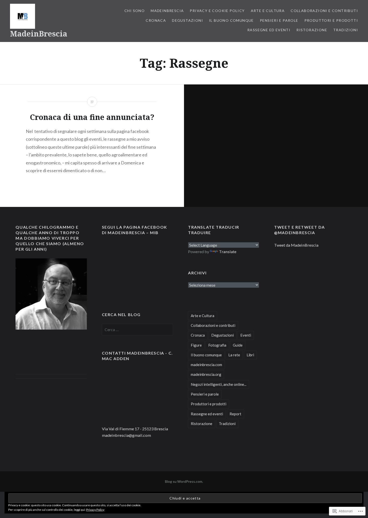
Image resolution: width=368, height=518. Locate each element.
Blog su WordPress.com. (184, 481)
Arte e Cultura (268, 10)
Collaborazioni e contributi (324, 10)
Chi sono (134, 10)
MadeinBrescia (38, 33)
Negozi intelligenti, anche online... (218, 384)
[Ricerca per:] (137, 329)
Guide (238, 345)
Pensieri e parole (279, 20)
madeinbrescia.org (206, 374)
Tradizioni (345, 30)
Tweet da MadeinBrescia (296, 245)
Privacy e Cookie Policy (217, 10)
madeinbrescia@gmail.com (126, 435)
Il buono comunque (231, 20)
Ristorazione (311, 30)
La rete (234, 355)
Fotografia (217, 345)
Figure (196, 345)
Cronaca (156, 20)
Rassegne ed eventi (268, 30)
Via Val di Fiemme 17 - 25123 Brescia (135, 428)
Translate (227, 251)
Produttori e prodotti (331, 20)
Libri (250, 355)
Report (235, 414)
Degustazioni (187, 20)
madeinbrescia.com (206, 364)
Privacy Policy (95, 510)
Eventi (245, 335)
